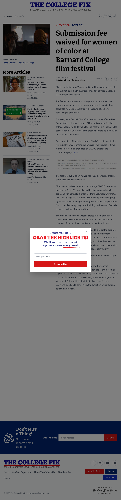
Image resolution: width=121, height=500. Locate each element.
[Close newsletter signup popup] (87, 232)
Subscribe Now (60, 264)
